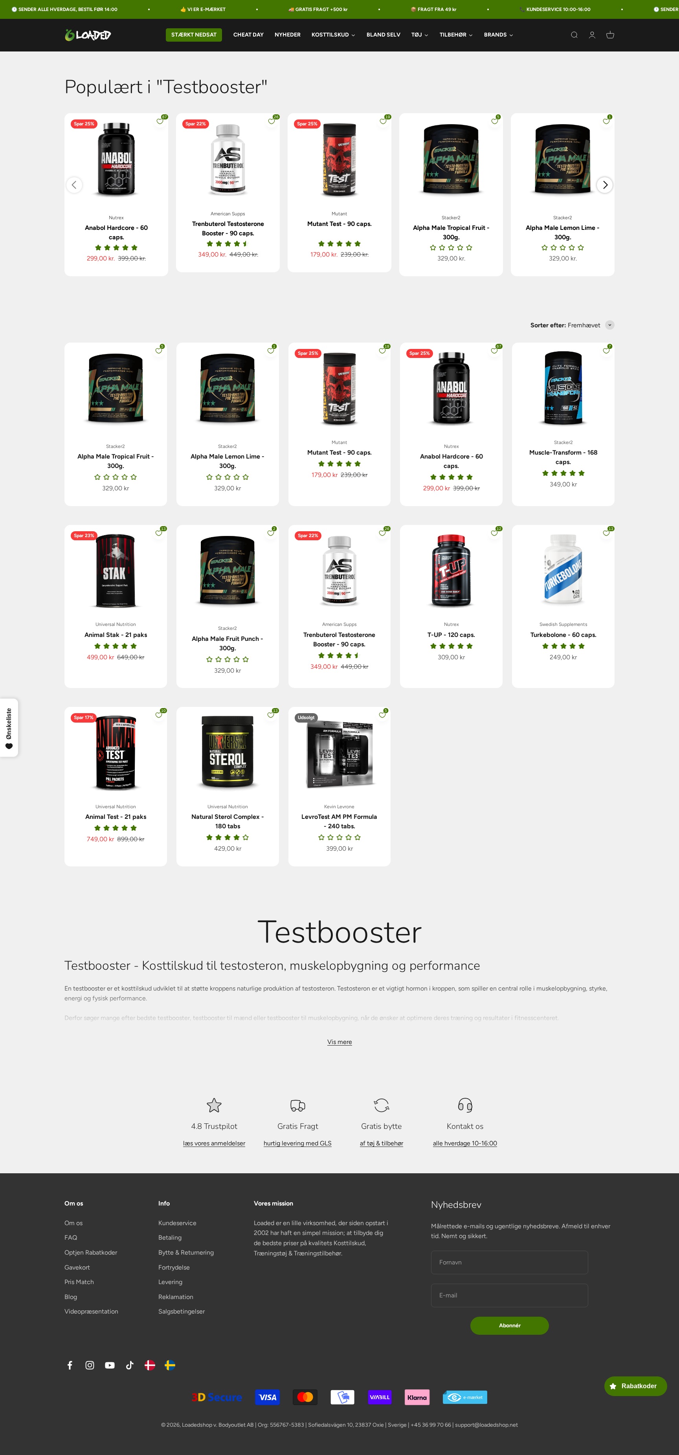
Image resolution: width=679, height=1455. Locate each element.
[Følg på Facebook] (69, 1365)
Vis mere (339, 1042)
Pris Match (79, 1282)
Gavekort (77, 1267)
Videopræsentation (91, 1311)
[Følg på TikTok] (130, 1365)
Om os (73, 1223)
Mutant (339, 214)
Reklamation (175, 1297)
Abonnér (510, 1325)
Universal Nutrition (115, 624)
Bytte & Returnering (186, 1252)
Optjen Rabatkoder (90, 1252)
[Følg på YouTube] (110, 1365)
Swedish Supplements (563, 624)
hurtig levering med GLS (298, 1143)
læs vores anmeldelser (214, 1143)
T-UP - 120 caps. (451, 635)
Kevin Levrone (339, 806)
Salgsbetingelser (181, 1311)
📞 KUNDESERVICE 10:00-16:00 (512, 9)
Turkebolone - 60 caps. (563, 635)
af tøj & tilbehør (381, 1143)
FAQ (70, 1237)
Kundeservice (177, 1223)
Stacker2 (451, 217)
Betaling (170, 1237)
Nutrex (116, 217)
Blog (70, 1297)
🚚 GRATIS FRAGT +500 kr (275, 9)
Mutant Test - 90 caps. (339, 224)
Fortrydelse (174, 1267)
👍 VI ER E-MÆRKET (160, 9)
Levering (170, 1282)
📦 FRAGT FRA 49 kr (391, 9)
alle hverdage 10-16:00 (465, 1143)
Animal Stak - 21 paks (115, 635)
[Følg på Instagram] (89, 1365)
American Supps (228, 214)
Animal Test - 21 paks (115, 816)
